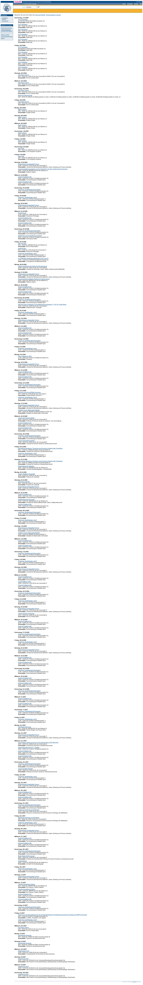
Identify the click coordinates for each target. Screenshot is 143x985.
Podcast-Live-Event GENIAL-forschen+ (29, 392)
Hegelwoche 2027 (23, 958)
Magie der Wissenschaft (25, 95)
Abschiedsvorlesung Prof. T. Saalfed (28, 747)
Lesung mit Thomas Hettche (26, 418)
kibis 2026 (21, 148)
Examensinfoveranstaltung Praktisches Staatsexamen (34, 279)
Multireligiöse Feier (23, 951)
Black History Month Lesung (26, 856)
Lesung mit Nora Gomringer (26, 613)
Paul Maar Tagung (23, 75)
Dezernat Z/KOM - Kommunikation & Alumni (48, 15)
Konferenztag (22, 248)
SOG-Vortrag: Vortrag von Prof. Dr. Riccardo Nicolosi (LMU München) (38, 742)
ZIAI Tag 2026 (22, 243)
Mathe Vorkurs (22, 109)
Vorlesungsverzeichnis (6, 28)
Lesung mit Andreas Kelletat (26, 440)
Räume (3, 38)
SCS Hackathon (23, 19)
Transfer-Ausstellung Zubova (26, 884)
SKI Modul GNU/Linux (24, 727)
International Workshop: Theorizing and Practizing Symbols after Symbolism (40, 448)
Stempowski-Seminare (24, 935)
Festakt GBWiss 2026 (24, 581)
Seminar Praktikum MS (25, 182)
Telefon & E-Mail (5, 34)
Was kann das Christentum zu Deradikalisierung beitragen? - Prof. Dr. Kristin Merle (42, 304)
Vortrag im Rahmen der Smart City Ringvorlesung (32, 266)
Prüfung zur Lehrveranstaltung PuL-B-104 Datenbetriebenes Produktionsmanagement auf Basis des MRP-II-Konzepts (52, 915)
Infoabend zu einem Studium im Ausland (30, 235)
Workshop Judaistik (24, 481)
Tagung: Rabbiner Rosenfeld (26, 474)
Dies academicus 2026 (25, 356)
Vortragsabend (22, 861)
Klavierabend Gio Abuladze (26, 466)
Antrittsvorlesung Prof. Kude (26, 499)
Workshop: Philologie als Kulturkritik (28, 810)
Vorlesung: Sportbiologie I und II (27, 197)
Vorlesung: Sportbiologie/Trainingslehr (29, 189)
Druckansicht (5, 21)
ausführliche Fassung (5, 18)
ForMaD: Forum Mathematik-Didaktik (29, 410)
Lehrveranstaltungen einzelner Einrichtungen (6, 30)
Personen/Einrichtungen (7, 36)
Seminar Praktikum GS (24, 177)
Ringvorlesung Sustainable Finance (28, 164)
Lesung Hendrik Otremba (25, 768)
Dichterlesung (22, 213)
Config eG (134, 981)
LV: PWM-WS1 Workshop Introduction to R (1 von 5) (33, 258)
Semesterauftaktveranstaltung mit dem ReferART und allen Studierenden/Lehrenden (43, 169)
